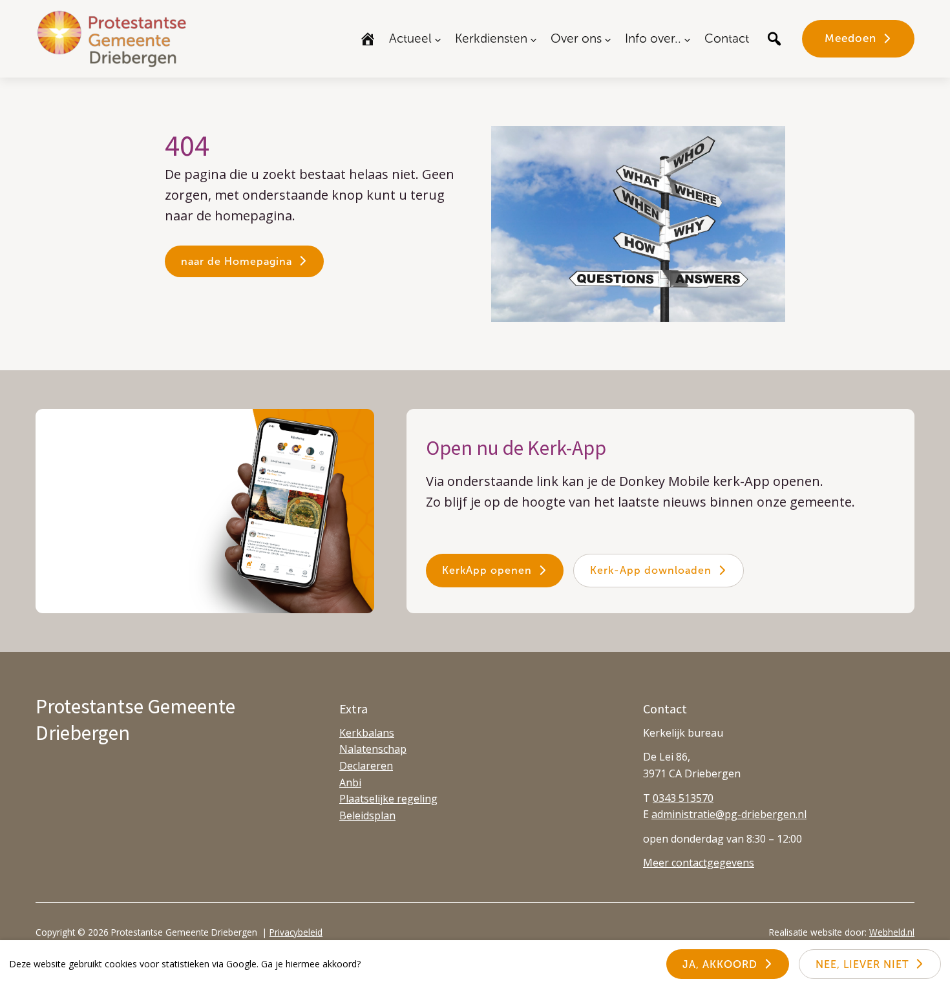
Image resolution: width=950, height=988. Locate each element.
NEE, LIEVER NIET (862, 964)
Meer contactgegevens (698, 863)
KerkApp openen (487, 570)
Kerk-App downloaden (651, 570)
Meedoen (850, 38)
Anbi (350, 782)
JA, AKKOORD (719, 964)
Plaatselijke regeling (388, 799)
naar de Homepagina (236, 261)
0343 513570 (683, 798)
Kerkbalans (366, 733)
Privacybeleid (295, 932)
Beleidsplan (367, 815)
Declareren (366, 766)
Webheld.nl (891, 932)
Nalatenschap (372, 749)
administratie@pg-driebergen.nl (729, 814)
